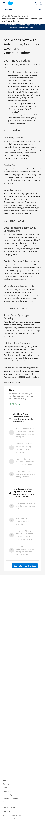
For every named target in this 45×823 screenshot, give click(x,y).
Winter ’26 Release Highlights (13, 16)
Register (29, 24)
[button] (22, 19)
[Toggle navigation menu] (40, 9)
